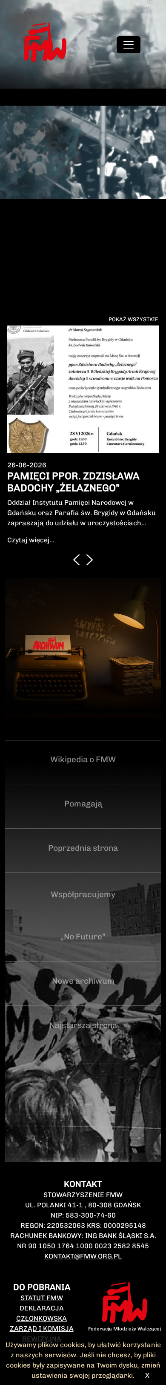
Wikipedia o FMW (83, 759)
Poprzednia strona (83, 848)
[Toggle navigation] (128, 44)
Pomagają (83, 804)
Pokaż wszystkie (133, 319)
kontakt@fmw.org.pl (83, 1256)
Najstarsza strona (83, 1025)
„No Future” (83, 937)
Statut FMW (41, 1298)
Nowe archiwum (83, 981)
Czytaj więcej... (30, 540)
